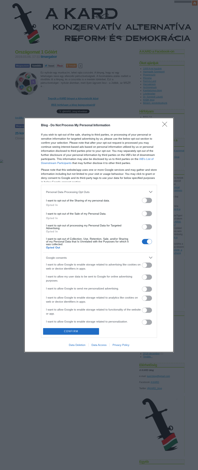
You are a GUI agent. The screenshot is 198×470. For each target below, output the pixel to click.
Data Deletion (77, 344)
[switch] (147, 200)
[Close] (166, 125)
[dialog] (99, 235)
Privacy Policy (121, 344)
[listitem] (99, 192)
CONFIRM (71, 331)
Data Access (99, 344)
